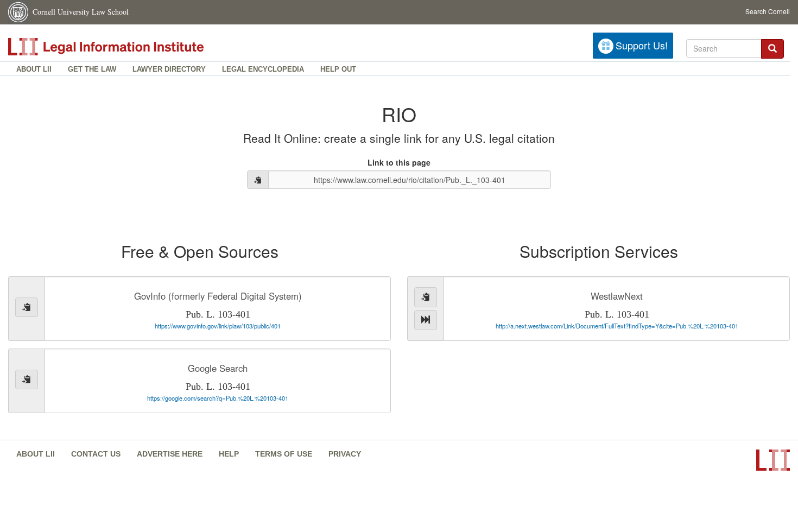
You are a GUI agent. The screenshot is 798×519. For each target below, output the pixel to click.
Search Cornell (767, 11)
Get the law (92, 69)
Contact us (96, 454)
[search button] (772, 49)
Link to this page (399, 162)
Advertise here (169, 454)
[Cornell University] (19, 12)
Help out (338, 69)
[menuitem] (34, 68)
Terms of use (283, 454)
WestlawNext (617, 296)
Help (229, 454)
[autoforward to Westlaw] (425, 320)
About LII (34, 69)
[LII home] (129, 46)
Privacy (344, 454)
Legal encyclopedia (263, 69)
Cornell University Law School (81, 12)
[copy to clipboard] (258, 179)
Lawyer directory (169, 69)
